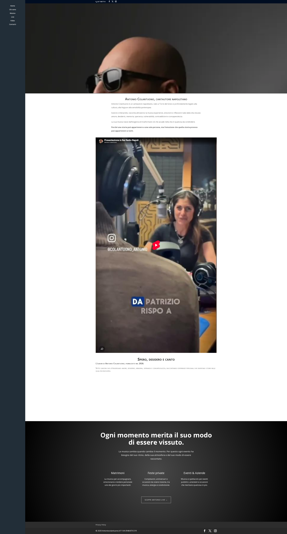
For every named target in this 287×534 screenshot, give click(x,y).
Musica (12, 13)
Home (12, 6)
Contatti (12, 24)
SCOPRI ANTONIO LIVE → (156, 500)
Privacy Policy (101, 525)
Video (12, 21)
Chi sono (12, 10)
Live (12, 17)
